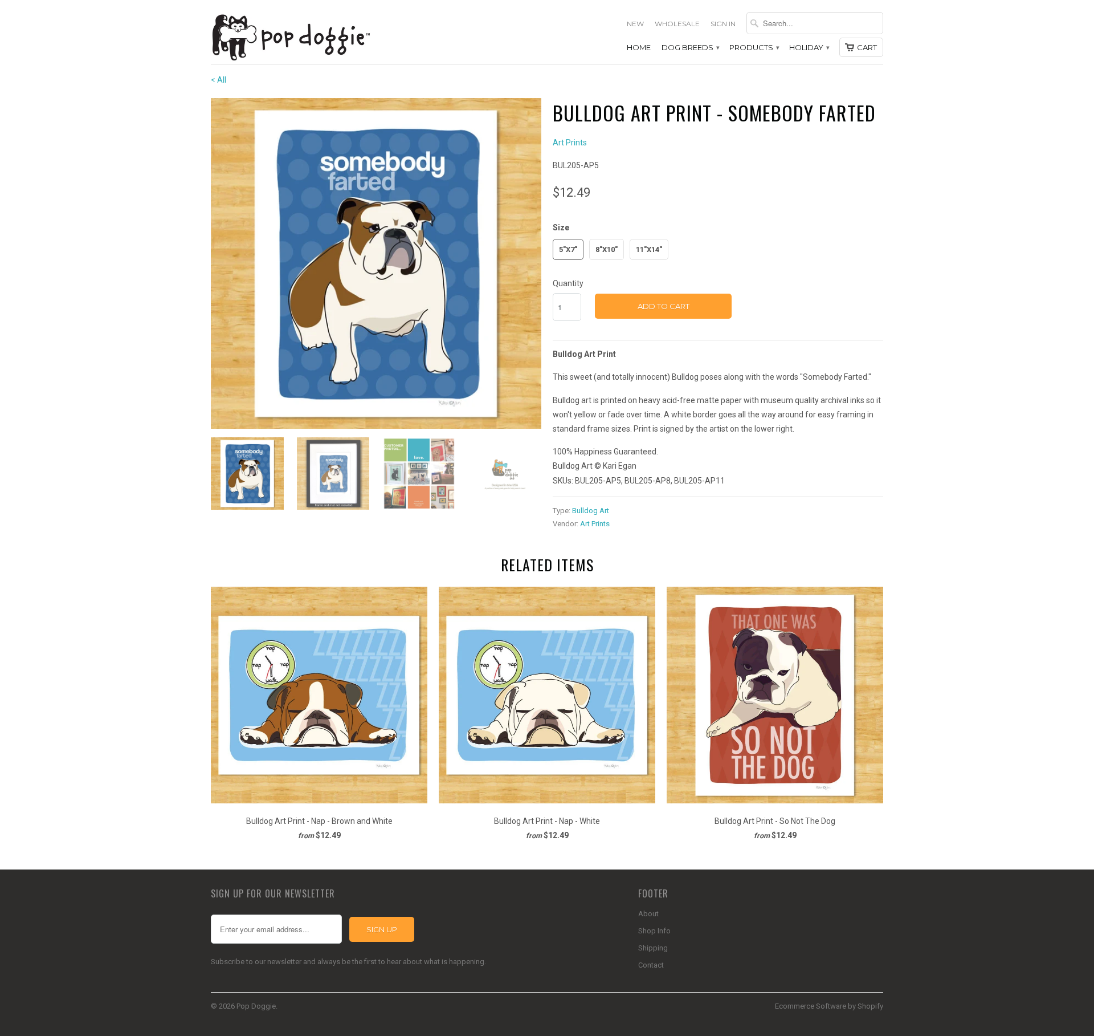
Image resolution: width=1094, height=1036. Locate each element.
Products (753, 47)
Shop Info (654, 931)
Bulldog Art (590, 510)
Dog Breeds (690, 47)
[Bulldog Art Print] (376, 263)
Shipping (653, 948)
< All (218, 79)
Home (639, 47)
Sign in (723, 23)
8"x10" (606, 249)
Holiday (808, 47)
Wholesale (677, 23)
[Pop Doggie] (290, 36)
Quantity (568, 283)
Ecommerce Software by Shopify (829, 1006)
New (635, 23)
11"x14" (649, 249)
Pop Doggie (256, 1006)
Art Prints (570, 142)
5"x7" (568, 249)
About (648, 913)
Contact (651, 965)
